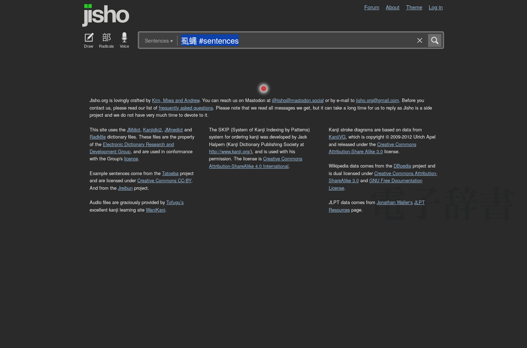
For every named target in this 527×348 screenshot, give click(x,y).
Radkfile (98, 136)
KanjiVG (337, 136)
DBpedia (402, 165)
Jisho (105, 15)
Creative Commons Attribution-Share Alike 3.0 (372, 148)
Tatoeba (170, 173)
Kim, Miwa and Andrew (175, 100)
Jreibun (125, 187)
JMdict (133, 129)
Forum (371, 7)
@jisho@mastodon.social (298, 100)
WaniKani (155, 209)
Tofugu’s (175, 202)
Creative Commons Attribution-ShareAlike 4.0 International (255, 162)
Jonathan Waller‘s (395, 202)
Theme (414, 7)
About (392, 7)
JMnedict (174, 129)
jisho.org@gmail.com (377, 100)
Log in (436, 7)
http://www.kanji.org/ (230, 151)
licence (131, 158)
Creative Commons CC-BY (164, 180)
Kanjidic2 (152, 129)
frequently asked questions (186, 107)
